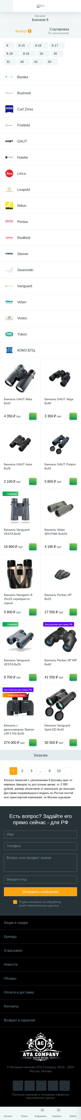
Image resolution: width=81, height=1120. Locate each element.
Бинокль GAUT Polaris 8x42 (60, 466)
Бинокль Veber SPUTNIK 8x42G (55, 531)
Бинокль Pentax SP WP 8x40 (60, 662)
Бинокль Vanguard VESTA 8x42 (17, 531)
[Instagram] (18, 1086)
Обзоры (10, 978)
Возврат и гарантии (19, 1020)
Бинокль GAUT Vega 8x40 (58, 401)
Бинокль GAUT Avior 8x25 (18, 466)
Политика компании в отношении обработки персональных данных (40, 1096)
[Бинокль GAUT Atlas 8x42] (20, 378)
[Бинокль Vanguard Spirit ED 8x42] (60, 705)
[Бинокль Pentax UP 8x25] (60, 574)
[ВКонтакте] (29, 1086)
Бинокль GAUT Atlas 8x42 (18, 401)
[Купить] (33, 416)
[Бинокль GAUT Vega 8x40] (60, 378)
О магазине (13, 950)
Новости (10, 964)
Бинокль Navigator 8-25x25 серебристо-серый (18, 599)
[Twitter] (41, 1086)
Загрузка (40, 755)
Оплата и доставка (19, 992)
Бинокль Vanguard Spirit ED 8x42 (57, 727)
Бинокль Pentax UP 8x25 (57, 597)
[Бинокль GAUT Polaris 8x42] (60, 444)
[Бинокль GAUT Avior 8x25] (20, 444)
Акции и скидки (16, 923)
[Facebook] (53, 1086)
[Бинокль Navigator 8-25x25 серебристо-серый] (20, 574)
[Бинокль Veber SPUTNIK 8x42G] (60, 509)
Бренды (10, 936)
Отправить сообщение (40, 892)
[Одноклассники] (64, 1086)
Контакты (11, 1006)
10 (59, 771)
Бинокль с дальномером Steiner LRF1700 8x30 (19, 729)
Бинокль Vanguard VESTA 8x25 (17, 662)
